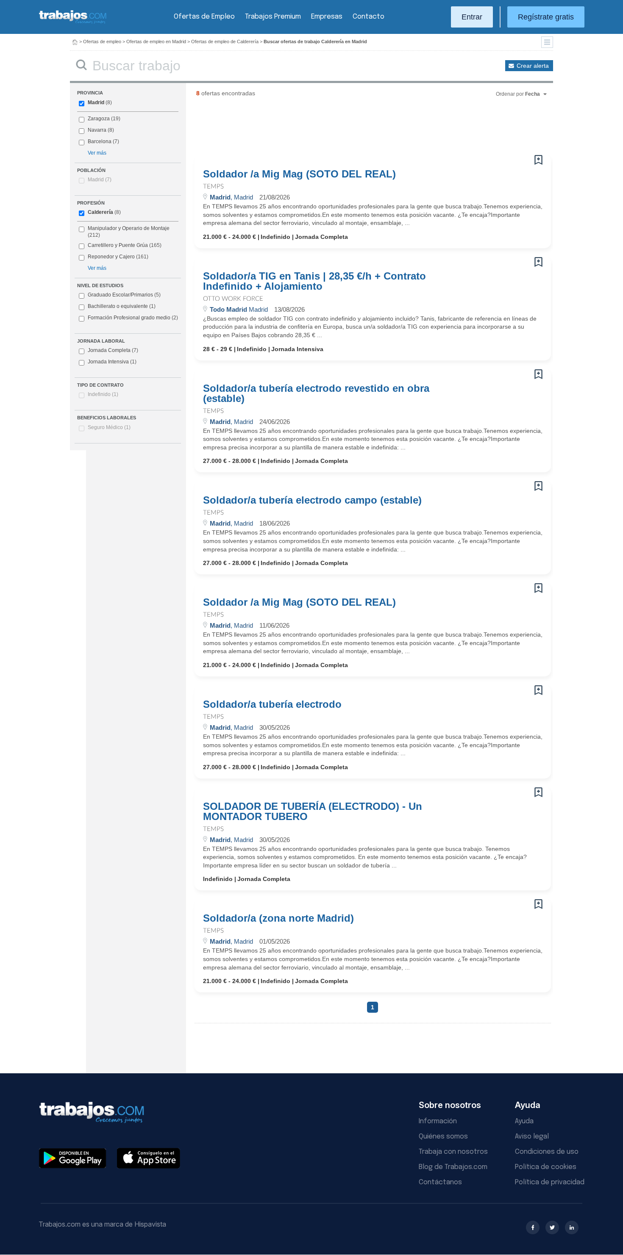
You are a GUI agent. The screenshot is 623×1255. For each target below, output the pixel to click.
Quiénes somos (443, 1136)
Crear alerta (533, 65)
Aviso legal (532, 1136)
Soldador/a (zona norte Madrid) (278, 918)
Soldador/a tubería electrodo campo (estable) (312, 500)
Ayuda (524, 1121)
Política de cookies (545, 1167)
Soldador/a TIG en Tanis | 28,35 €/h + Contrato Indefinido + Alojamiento (314, 281)
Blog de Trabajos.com (453, 1167)
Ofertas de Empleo (204, 16)
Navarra (97, 130)
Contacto (368, 16)
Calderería (100, 212)
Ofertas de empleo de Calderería (225, 41)
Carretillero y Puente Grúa (118, 245)
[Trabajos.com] (73, 22)
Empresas (326, 16)
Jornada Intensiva (112, 362)
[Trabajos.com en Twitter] (552, 1227)
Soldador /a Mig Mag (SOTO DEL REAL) (299, 174)
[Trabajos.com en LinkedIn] (571, 1227)
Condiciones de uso (546, 1151)
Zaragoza (99, 119)
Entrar (472, 17)
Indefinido (103, 394)
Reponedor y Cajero (111, 257)
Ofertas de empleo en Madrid (156, 41)
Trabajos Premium (273, 16)
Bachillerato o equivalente (122, 306)
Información (438, 1121)
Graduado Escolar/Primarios (124, 295)
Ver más (97, 153)
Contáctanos (440, 1182)
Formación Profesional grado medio (133, 318)
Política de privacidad (549, 1182)
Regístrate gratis (546, 17)
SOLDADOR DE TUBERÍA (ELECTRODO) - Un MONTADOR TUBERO (312, 811)
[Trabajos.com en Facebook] (533, 1227)
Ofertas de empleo (102, 41)
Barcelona (99, 141)
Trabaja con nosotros (453, 1151)
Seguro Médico (109, 427)
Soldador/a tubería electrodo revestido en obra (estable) (316, 393)
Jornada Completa (113, 350)
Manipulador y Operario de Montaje (129, 228)
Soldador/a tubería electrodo (272, 704)
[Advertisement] (355, 129)
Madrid (96, 102)
